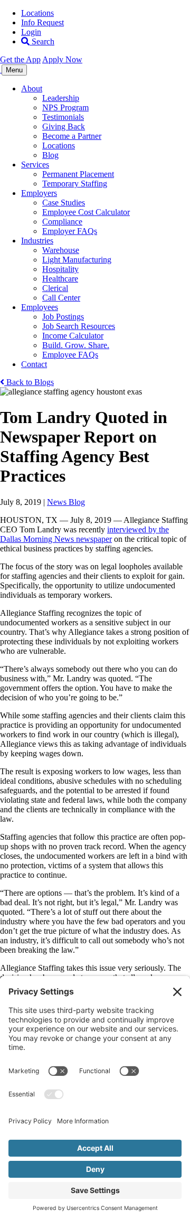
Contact (34, 364)
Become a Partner (71, 136)
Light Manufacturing (76, 259)
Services (35, 164)
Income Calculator (72, 335)
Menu (14, 70)
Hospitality (60, 269)
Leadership (60, 97)
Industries (37, 240)
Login (31, 31)
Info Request (42, 22)
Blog (50, 155)
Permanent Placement (78, 174)
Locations (37, 12)
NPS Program (65, 107)
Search (42, 41)
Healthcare (60, 278)
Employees (39, 307)
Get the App (20, 59)
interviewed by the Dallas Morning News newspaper (84, 534)
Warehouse (60, 250)
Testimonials (63, 116)
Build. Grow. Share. (75, 345)
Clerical (55, 288)
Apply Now (62, 59)
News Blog (66, 502)
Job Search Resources (78, 326)
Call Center (61, 297)
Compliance (62, 221)
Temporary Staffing (74, 183)
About (31, 88)
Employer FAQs (69, 231)
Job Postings (63, 316)
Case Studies (63, 202)
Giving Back (63, 126)
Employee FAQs (70, 354)
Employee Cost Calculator (86, 212)
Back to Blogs (29, 382)
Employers (39, 193)
